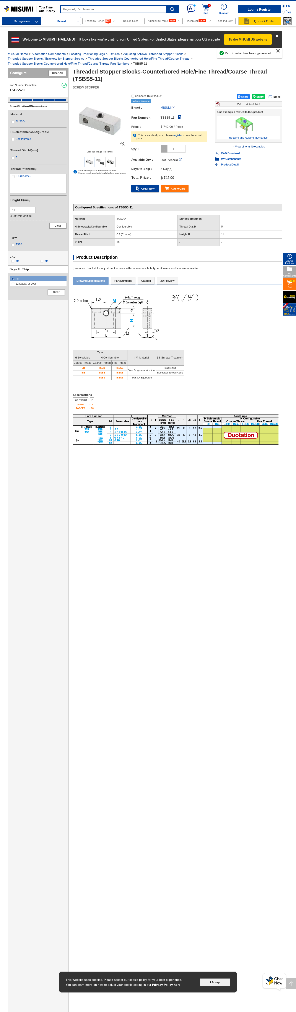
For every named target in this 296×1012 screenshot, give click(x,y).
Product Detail (230, 164)
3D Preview (167, 280)
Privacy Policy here (166, 984)
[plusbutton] (182, 149)
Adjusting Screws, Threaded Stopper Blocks (153, 54)
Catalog (146, 280)
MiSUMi (7, 7)
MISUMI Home (18, 54)
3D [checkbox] (46, 261)
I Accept (215, 982)
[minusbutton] (164, 149)
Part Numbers (123, 280)
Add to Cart (178, 188)
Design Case (130, 21)
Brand (61, 21)
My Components (231, 158)
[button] (287, 21)
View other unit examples (250, 146)
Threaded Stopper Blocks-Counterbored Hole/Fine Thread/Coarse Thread (139, 58)
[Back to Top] (291, 983)
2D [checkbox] (17, 261)
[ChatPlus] (274, 982)
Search (172, 9)
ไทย (288, 12)
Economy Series (94, 21)
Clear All (57, 73)
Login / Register (260, 9)
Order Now (148, 188)
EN (288, 6)
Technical (192, 21)
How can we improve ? (262, 55)
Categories (22, 21)
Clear (58, 225)
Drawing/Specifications (90, 280)
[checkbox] (38, 122)
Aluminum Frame (158, 21)
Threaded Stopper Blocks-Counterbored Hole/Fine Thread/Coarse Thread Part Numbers (68, 63)
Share (245, 96)
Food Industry (224, 21)
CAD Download (230, 153)
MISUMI (166, 107)
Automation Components (49, 54)
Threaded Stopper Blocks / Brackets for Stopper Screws (46, 58)
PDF (248, 104)
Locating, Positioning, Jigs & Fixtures (94, 54)
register (177, 135)
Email (276, 96)
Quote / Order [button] (264, 21)
